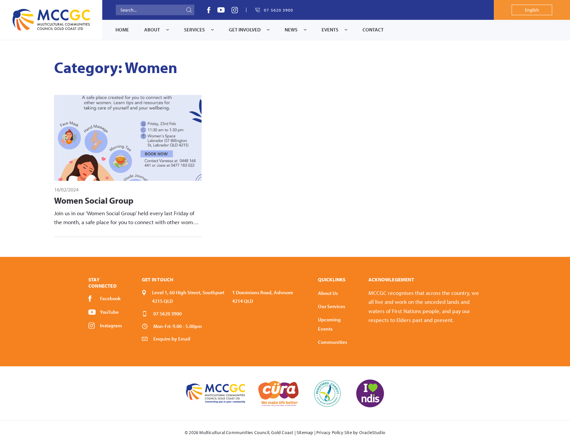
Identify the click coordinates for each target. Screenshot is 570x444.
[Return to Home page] (51, 20)
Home (122, 29)
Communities (332, 342)
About (152, 29)
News (291, 29)
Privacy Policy (329, 432)
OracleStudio (372, 432)
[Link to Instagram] (235, 10)
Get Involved (245, 29)
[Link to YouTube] (221, 10)
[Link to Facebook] (208, 10)
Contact (373, 29)
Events (330, 29)
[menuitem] (122, 30)
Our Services (331, 306)
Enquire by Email (171, 339)
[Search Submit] (189, 10)
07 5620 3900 (167, 313)
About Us (328, 293)
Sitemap (305, 432)
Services (194, 29)
